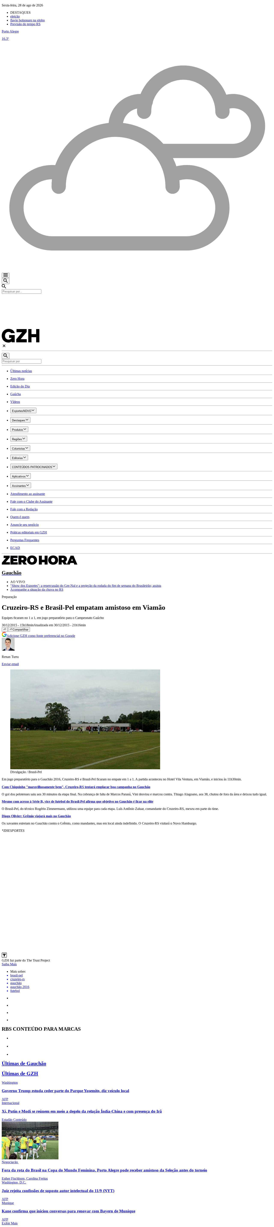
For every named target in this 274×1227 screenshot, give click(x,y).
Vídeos (15, 402)
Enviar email (10, 664)
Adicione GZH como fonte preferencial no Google (41, 636)
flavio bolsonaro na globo (27, 20)
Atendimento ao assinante (27, 494)
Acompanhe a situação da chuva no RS (36, 589)
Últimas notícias (21, 371)
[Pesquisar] (5, 356)
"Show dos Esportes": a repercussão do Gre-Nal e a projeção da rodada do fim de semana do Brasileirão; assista (85, 585)
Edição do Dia (20, 386)
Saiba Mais (9, 964)
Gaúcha (15, 394)
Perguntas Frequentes (24, 540)
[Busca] (5, 281)
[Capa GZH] (137, 301)
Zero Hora (17, 378)
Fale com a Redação (24, 509)
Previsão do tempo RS (25, 24)
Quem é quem (19, 517)
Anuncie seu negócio (24, 524)
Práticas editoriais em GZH (28, 532)
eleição (15, 16)
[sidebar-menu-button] (5, 275)
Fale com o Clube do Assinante (31, 501)
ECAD (15, 548)
